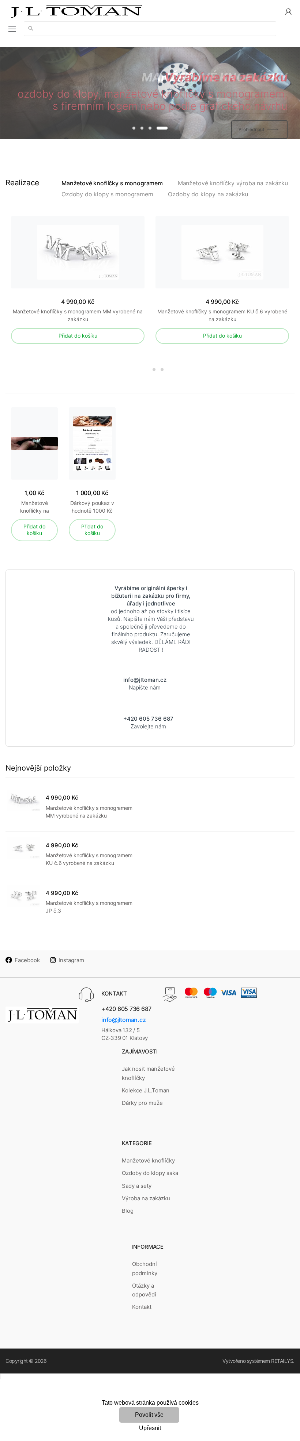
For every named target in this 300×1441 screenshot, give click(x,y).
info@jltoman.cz (123, 1019)
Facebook (27, 960)
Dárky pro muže (142, 1102)
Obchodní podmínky (144, 1268)
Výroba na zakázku (146, 1198)
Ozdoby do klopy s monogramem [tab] (107, 194)
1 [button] (133, 128)
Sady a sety (136, 1185)
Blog (128, 1210)
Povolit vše (149, 1415)
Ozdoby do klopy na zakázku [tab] (208, 194)
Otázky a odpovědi (144, 1290)
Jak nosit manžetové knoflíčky (148, 1073)
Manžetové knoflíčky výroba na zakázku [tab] (233, 183)
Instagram (71, 960)
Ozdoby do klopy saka (150, 1172)
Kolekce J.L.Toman (145, 1090)
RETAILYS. (283, 1361)
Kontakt (141, 1306)
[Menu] (12, 28)
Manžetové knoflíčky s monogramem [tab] (112, 183)
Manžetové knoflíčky (148, 1160)
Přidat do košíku (78, 335)
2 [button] (141, 128)
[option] (150, 93)
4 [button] (162, 128)
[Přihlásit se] (288, 11)
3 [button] (150, 128)
